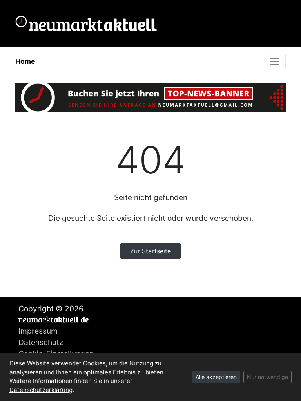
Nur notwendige (267, 377)
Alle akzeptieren (216, 377)
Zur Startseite (150, 251)
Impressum (38, 331)
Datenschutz (40, 342)
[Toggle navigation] (275, 61)
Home (25, 61)
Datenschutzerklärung (41, 390)
